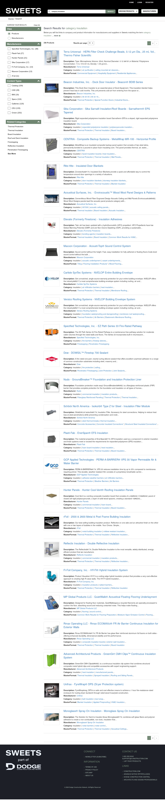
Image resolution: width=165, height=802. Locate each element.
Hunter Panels (81, 497)
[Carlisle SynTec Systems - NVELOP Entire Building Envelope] (50, 275)
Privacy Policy (91, 766)
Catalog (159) (13, 86)
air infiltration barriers (89, 283)
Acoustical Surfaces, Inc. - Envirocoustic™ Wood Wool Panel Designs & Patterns (108, 189)
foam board (105, 501)
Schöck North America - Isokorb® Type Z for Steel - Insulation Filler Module (105, 402)
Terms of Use (91, 763)
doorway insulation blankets (113, 177)
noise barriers (86, 722)
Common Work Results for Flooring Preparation (95, 611)
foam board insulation (90, 444)
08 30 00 (84, 96)
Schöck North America (85, 414)
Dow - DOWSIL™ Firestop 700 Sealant (84, 349)
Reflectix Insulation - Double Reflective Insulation (90, 540)
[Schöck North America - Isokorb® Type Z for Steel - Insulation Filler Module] (50, 409)
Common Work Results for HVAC (121, 233)
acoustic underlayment (90, 257)
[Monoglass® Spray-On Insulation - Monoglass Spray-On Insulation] (50, 713)
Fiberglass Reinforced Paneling (89, 393)
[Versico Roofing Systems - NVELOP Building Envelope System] (50, 302)
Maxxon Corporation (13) (18, 71)
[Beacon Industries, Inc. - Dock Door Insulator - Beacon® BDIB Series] (50, 88)
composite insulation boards (92, 638)
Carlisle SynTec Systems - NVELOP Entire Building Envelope (96, 269)
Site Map (88, 769)
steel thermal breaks (89, 417)
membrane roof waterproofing (130, 310)
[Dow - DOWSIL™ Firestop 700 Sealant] (50, 355)
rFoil (77, 524)
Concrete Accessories (85, 420)
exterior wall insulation (114, 638)
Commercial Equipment (85, 73)
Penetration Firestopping (14, 150)
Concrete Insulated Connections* (109, 420)
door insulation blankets (90, 177)
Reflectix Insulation (83, 551)
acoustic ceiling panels (98, 203)
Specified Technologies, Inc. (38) (21, 49)
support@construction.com (129, 755)
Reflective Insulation (12, 146)
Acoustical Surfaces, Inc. (86, 200)
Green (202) (13, 113)
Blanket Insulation (117, 180)
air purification (87, 70)
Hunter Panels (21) (15, 58)
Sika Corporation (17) (16, 62)
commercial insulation (90, 390)
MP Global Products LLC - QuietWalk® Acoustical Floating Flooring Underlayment (109, 593)
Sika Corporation (82, 120)
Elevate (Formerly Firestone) (87, 227)
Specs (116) (13, 99)
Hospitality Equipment (105, 73)
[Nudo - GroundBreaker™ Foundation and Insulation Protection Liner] (50, 382)
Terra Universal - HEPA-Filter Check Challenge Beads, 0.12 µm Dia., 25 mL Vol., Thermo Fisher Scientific (108, 53)
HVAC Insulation (116, 698)
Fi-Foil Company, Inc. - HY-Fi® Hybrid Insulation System (94, 566)
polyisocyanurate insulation (120, 123)
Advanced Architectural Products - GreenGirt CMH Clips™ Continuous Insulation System (108, 652)
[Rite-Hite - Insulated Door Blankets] (50, 168)
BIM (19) (11, 95)
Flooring (148, 611)
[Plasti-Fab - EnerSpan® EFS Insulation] (50, 435)
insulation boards (102, 230)
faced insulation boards (90, 150)
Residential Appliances (125, 73)
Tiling (78, 260)
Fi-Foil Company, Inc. (84, 578)
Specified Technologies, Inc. (87, 334)
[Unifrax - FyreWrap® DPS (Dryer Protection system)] (50, 687)
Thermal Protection (11, 126)
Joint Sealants (117, 367)
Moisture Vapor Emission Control (130, 611)
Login (139, 2)
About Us (89, 772)
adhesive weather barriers (91, 474)
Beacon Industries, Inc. (85, 93)
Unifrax (78, 692)
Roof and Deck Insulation (14, 138)
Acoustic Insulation (115, 207)
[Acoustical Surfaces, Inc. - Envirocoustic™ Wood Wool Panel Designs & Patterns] (50, 195)
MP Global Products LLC (86, 604)
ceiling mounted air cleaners (105, 70)
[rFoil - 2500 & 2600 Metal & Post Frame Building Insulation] (50, 519)
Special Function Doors (102, 100)
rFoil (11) (11, 76)
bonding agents (87, 230)
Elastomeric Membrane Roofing (117, 313)
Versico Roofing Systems (86, 307)
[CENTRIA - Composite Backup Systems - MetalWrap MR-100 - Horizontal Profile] (50, 142)
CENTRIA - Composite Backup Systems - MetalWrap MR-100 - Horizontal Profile (108, 135)
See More (8, 154)
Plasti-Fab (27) (14, 53)
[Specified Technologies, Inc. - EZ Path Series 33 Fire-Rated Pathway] (50, 329)
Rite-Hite (79, 173)
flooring (84, 608)
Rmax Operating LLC (84, 635)
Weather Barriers (100, 477)
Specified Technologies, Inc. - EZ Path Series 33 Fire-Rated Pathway (101, 322)
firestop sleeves (98, 337)
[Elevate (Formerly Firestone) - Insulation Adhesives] (50, 222)
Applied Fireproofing (100, 698)
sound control (94, 608)
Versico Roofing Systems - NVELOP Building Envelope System (98, 295)
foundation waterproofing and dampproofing (99, 310)
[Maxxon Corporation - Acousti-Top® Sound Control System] (50, 249)
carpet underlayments (110, 257)
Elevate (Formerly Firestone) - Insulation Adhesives (91, 215)
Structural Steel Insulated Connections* (140, 420)
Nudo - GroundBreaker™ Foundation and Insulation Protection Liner (101, 376)
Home (131, 2)
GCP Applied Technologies (86, 471)
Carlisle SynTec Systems (86, 280)
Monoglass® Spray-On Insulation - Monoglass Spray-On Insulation (100, 707)
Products (11, 34)
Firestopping (9, 142)
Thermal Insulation (11, 130)
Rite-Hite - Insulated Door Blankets (82, 162)
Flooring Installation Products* (94, 260)
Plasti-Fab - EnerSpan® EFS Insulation (84, 429)
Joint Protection (104, 367)
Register (149, 2)
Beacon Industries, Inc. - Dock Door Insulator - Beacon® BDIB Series (102, 82)
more (44, 35)
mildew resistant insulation (113, 527)
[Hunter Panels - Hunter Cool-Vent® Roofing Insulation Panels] (50, 492)
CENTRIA (80, 147)
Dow (77, 360)
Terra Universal (82, 66)
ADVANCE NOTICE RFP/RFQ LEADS (131, 770)
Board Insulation (10, 134)
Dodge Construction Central (131, 773)
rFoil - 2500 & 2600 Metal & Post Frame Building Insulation (95, 513)
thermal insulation (106, 417)
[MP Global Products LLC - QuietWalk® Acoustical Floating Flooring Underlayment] (50, 599)
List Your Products (126, 757)
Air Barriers (97, 313)
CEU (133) (12, 108)
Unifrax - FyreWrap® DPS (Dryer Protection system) (92, 680)
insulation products (108, 390)
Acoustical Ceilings (117, 725)
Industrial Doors (120, 100)
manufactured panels (103, 668)
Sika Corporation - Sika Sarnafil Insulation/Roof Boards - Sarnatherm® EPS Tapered (110, 108)
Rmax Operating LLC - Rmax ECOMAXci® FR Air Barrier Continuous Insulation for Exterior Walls (109, 621)
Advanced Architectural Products (89, 665)
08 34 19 (93, 96)
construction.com (126, 767)
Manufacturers (13, 38)
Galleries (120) (14, 104)
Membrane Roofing (118, 287)
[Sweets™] (23, 10)
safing (96, 363)
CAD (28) (11, 90)
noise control (99, 722)
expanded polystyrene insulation (94, 123)
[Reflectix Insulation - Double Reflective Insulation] (50, 546)
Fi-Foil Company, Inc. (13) (18, 67)
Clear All (35, 25)
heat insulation (107, 150)
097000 (84, 203)
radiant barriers (104, 581)
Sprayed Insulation (100, 671)
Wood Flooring (114, 260)
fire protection (86, 363)
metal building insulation (91, 527)
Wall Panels (114, 153)
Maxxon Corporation (84, 253)
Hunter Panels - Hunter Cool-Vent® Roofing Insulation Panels (97, 486)
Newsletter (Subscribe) (95, 753)
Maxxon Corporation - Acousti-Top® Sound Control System (96, 242)
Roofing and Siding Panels (120, 671)
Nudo (78, 387)
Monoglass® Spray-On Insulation (89, 718)
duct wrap (98, 695)
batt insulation (86, 695)
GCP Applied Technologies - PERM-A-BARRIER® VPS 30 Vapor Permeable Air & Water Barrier (108, 457)
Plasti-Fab (80, 440)
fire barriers (85, 337)
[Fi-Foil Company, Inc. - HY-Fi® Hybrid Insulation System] (50, 573)
